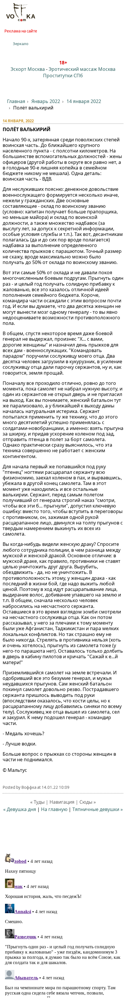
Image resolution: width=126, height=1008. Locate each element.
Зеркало (20, 43)
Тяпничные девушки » (97, 809)
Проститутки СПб (63, 75)
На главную (54, 809)
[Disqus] (63, 924)
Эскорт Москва (28, 69)
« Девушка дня (19, 809)
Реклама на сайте (20, 31)
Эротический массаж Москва (82, 69)
